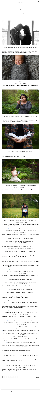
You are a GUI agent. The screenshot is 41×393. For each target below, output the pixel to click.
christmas (25, 314)
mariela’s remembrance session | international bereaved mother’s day (20, 116)
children (24, 283)
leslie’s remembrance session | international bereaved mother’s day (20, 151)
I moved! (20, 81)
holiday (26, 304)
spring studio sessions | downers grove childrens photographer (20, 282)
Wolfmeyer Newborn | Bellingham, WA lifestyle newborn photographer (20, 47)
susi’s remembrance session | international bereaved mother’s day (20, 251)
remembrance (24, 152)
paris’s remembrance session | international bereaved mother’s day (20, 241)
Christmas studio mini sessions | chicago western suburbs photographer (20, 355)
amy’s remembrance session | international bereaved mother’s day (20, 186)
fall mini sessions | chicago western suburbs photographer (20, 365)
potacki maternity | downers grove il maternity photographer (20, 292)
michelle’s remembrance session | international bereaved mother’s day (20, 220)
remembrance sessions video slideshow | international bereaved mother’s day (20, 261)
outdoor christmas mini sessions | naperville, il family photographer (20, 313)
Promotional (25, 346)
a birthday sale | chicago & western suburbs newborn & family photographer (20, 345)
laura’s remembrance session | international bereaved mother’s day (20, 231)
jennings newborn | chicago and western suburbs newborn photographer (20, 323)
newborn (25, 83)
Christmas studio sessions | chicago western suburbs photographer (20, 302)
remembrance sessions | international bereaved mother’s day (20, 272)
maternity (25, 293)
